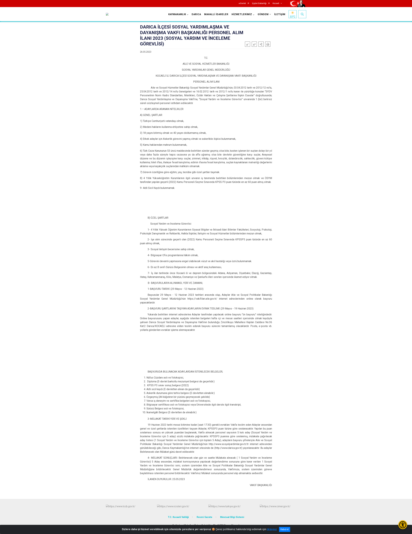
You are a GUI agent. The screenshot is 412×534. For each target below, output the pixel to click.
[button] (261, 44)
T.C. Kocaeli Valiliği (178, 517)
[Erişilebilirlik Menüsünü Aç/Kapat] (402, 524)
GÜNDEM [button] (263, 14)
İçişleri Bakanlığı (259, 3)
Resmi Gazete (204, 517)
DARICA (196, 14)
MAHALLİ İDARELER (216, 14)
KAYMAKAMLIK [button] (177, 14)
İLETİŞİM (279, 14)
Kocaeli (276, 3)
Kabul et (285, 529)
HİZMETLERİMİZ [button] (242, 14)
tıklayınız (272, 529)
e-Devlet (242, 3)
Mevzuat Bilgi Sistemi (232, 517)
